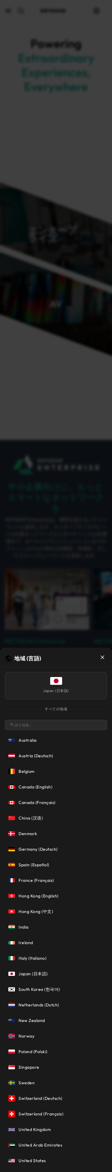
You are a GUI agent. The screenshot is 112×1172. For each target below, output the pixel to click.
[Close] (102, 657)
